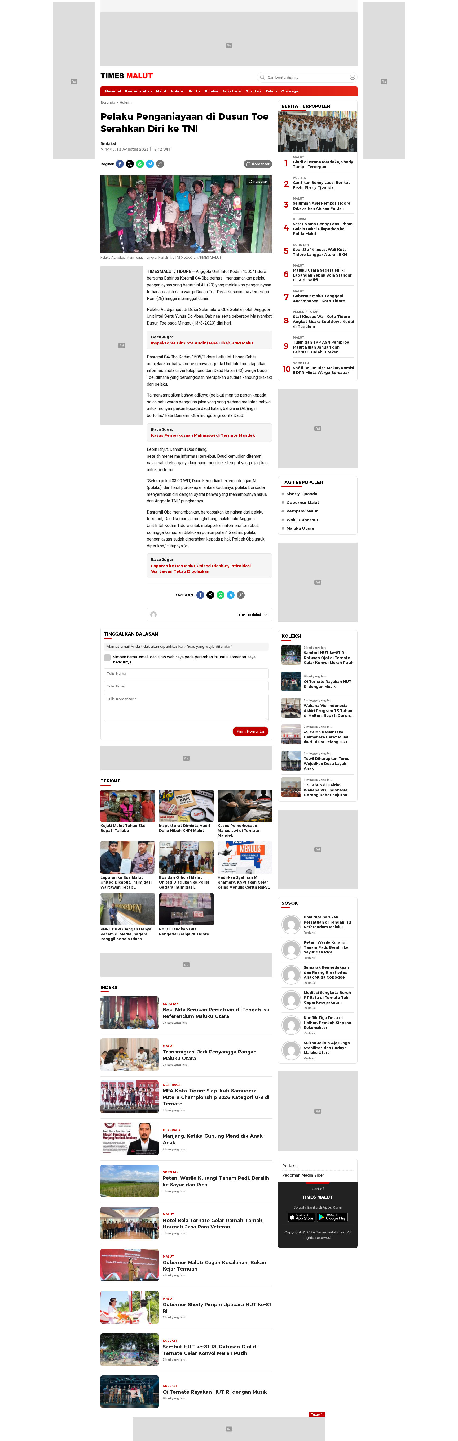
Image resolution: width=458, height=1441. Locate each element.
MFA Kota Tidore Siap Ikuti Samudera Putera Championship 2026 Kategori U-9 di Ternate (216, 1097)
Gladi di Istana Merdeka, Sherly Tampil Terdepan (323, 164)
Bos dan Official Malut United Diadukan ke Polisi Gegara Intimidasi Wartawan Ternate (184, 884)
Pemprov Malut (302, 511)
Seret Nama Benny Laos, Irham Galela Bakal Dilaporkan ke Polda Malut (323, 229)
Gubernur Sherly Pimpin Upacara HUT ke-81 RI (217, 1308)
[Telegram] (150, 164)
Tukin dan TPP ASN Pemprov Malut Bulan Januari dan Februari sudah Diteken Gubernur (321, 349)
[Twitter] (130, 164)
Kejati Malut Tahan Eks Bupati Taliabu (122, 828)
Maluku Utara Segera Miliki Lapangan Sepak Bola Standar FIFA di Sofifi (322, 275)
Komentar (261, 164)
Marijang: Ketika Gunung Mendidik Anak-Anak (214, 1139)
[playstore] (332, 1217)
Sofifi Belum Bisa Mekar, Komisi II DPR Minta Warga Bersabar (323, 370)
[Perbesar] (186, 250)
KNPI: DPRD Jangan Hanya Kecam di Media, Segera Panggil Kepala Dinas (125, 934)
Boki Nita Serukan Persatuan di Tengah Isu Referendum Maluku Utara (216, 1013)
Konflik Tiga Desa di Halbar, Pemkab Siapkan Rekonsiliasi (327, 1023)
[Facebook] (120, 164)
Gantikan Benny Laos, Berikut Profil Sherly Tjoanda (321, 185)
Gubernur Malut (303, 502)
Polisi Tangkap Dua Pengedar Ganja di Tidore (184, 931)
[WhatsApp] (140, 164)
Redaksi (108, 144)
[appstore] (301, 1217)
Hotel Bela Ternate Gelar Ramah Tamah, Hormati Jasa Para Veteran (213, 1223)
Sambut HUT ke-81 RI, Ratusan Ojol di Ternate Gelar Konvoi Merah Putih (210, 1350)
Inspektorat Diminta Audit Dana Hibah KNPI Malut (202, 343)
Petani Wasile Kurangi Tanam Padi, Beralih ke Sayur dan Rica (216, 1181)
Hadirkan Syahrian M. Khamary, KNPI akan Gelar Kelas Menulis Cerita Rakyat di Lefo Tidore (245, 884)
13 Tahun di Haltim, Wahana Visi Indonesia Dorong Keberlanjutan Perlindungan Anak (325, 792)
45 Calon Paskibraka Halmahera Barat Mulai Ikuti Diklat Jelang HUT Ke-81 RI (326, 739)
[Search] (352, 77)
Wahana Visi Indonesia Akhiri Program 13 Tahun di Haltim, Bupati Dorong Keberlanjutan (328, 713)
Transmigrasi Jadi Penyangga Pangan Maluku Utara (210, 1055)
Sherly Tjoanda (302, 494)
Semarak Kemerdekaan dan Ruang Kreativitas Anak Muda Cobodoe (326, 972)
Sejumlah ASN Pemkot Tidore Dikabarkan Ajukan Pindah (321, 205)
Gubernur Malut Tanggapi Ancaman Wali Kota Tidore (319, 298)
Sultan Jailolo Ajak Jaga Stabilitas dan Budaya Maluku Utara (327, 1048)
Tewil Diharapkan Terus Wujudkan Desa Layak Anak (326, 763)
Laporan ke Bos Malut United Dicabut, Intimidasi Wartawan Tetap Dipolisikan (201, 569)
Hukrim (126, 102)
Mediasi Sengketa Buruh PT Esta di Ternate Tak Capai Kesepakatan (327, 997)
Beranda (107, 102)
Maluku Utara (300, 528)
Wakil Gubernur (303, 519)
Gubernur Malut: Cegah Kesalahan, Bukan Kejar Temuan (214, 1265)
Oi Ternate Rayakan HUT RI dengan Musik (215, 1392)
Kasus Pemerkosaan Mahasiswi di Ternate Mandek (203, 435)
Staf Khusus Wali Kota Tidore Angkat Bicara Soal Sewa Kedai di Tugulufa (323, 321)
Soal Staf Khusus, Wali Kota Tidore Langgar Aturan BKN (320, 252)
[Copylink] (160, 164)
